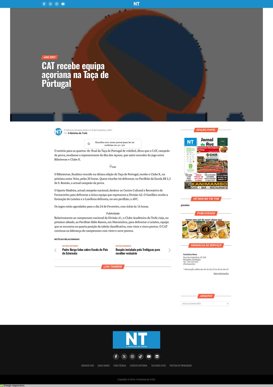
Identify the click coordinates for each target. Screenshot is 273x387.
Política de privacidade (181, 365)
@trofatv (185, 205)
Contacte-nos (87, 365)
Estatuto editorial (138, 365)
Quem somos (104, 365)
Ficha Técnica (119, 365)
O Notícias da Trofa (77, 133)
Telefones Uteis (158, 365)
